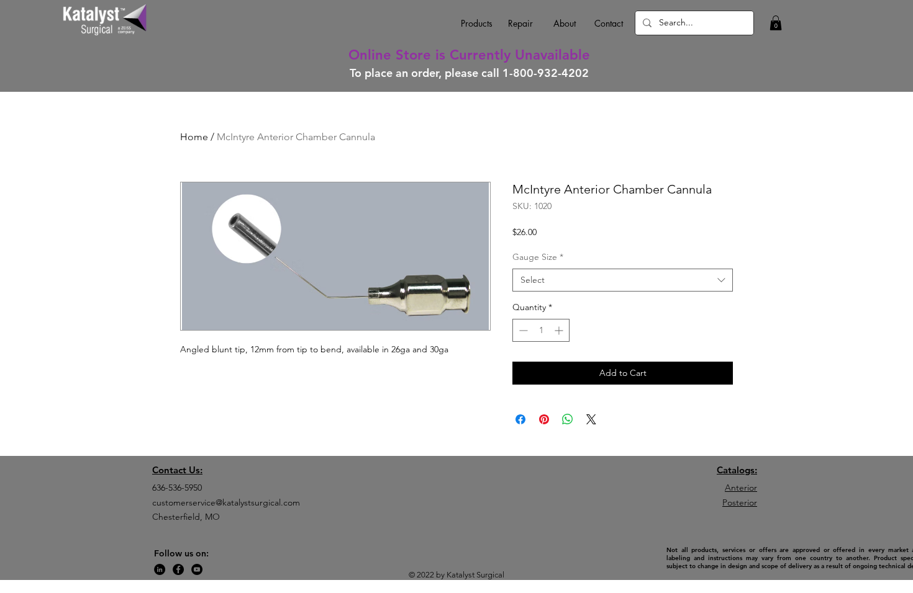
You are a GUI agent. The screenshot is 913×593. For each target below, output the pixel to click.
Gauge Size (537, 256)
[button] (776, 23)
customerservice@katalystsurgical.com (226, 502)
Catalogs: (737, 470)
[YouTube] (196, 569)
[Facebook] (178, 569)
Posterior (739, 502)
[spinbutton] (541, 330)
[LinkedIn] (159, 569)
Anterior (741, 487)
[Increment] (560, 330)
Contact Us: (177, 470)
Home (194, 137)
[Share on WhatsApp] (567, 419)
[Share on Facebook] (520, 419)
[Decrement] (522, 330)
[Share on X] (591, 419)
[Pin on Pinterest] (544, 419)
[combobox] (622, 280)
